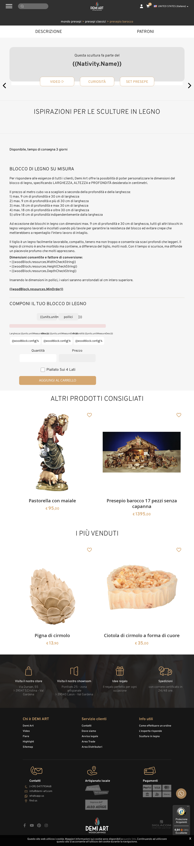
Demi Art (28, 725)
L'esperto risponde (150, 731)
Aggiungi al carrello (57, 380)
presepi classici (95, 22)
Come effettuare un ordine (155, 725)
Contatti (87, 725)
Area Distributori (92, 747)
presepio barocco (121, 22)
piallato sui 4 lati (60, 370)
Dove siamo (89, 731)
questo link (129, 839)
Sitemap (28, 747)
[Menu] (188, 807)
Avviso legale (90, 736)
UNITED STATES (172, 6)
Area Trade (88, 741)
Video (26, 731)
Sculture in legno (149, 736)
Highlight (28, 741)
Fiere (26, 736)
